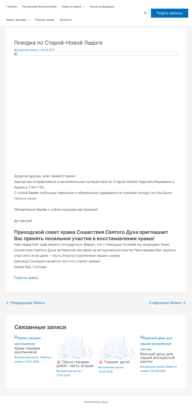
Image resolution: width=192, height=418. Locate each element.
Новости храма (71, 6)
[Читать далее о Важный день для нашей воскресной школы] (159, 343)
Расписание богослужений (39, 6)
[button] (83, 6)
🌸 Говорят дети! (114, 362)
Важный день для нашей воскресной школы (157, 358)
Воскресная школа (26, 49)
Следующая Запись (167, 303)
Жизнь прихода (16, 19)
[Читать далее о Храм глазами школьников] (33, 341)
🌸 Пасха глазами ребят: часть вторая (74, 364)
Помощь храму (45, 19)
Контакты (66, 19)
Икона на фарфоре (102, 6)
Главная (11, 6)
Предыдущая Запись (25, 303)
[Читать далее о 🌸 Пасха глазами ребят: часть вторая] (75, 347)
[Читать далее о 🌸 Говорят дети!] (117, 347)
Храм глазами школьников (27, 350)
